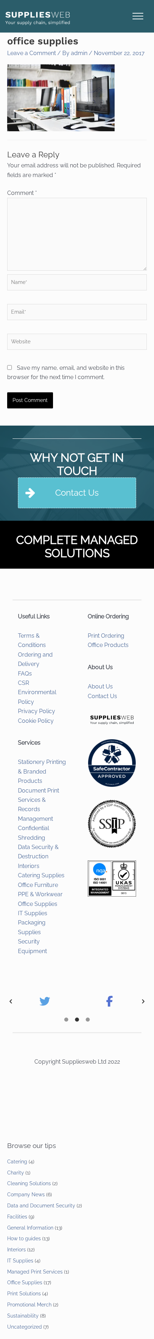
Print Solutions (24, 1293)
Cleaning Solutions (29, 1183)
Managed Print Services (35, 1272)
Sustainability (23, 1316)
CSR (23, 683)
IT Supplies (32, 913)
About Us (100, 686)
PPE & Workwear (40, 894)
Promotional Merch (29, 1305)
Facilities (17, 1217)
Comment (22, 193)
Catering (17, 1161)
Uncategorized (24, 1327)
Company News (26, 1194)
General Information (30, 1228)
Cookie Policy (36, 720)
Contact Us (102, 696)
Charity (15, 1173)
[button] (10, 1001)
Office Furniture (38, 885)
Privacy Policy (36, 711)
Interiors (28, 866)
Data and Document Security (41, 1205)
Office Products (108, 645)
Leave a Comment (31, 53)
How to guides (24, 1238)
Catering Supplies (41, 875)
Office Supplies (37, 904)
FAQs (25, 673)
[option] (45, 1001)
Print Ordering (106, 635)
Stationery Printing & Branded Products (42, 771)
